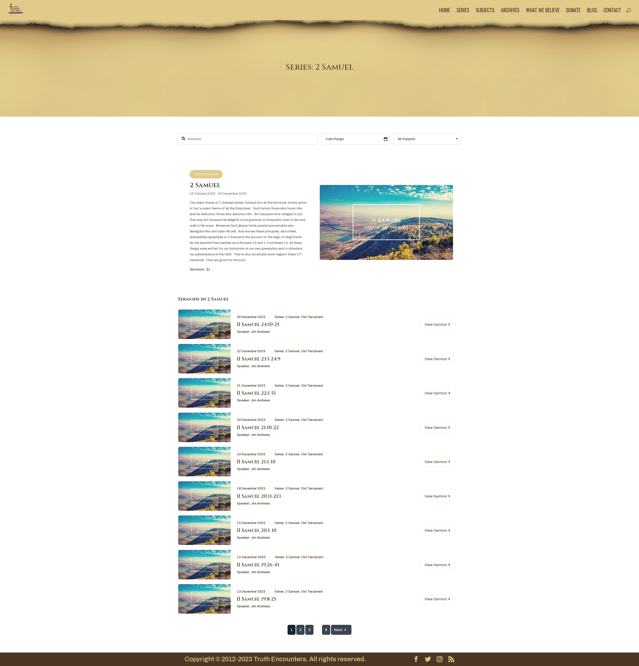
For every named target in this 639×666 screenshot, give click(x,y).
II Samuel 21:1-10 (256, 462)
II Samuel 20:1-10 (257, 530)
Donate (573, 11)
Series (463, 11)
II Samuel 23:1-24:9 (258, 359)
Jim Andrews (260, 331)
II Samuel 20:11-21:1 (259, 496)
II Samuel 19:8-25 (256, 599)
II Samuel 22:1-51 (256, 393)
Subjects (485, 11)
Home (444, 11)
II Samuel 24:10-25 (258, 324)
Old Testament (312, 317)
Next (338, 630)
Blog (592, 11)
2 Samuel (292, 317)
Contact (612, 11)
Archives (510, 11)
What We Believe (543, 11)
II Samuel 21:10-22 (258, 427)
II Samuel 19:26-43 (258, 565)
